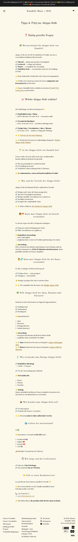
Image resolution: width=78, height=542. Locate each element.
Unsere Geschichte (10, 521)
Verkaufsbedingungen (11, 532)
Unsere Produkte (9, 518)
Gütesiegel (7, 524)
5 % (50, 88)
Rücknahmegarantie (29, 518)
